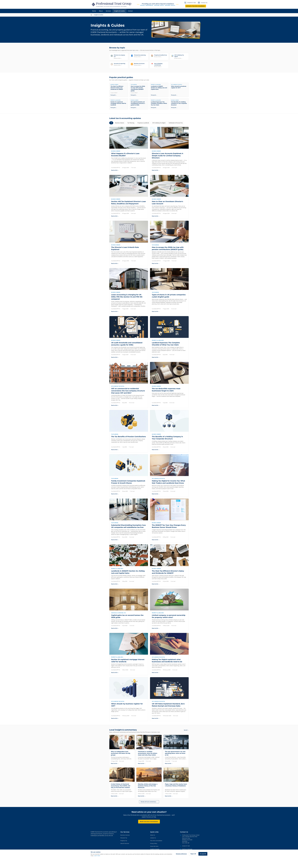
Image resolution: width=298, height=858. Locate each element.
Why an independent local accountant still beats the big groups (120, 753)
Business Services (125, 835)
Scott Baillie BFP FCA (115, 167)
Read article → (115, 170)
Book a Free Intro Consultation (196, 6)
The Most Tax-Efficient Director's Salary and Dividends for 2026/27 (117, 88)
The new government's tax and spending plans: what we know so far (175, 753)
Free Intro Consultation (156, 840)
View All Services (124, 843)
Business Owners (114, 84)
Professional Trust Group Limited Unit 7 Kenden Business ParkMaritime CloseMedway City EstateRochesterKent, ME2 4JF (190, 839)
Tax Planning (134, 84)
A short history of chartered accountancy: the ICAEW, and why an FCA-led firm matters (120, 785)
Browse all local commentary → (149, 801)
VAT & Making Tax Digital (176, 84)
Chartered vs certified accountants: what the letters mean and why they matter (147, 753)
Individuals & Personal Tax (176, 123)
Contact (130, 11)
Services (108, 11)
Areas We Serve (154, 846)
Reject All (193, 854)
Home (94, 11)
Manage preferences (181, 854)
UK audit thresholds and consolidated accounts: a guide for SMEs (138, 103)
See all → (186, 730)
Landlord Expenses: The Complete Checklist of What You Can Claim (159, 103)
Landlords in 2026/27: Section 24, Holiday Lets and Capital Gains (159, 88)
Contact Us (153, 838)
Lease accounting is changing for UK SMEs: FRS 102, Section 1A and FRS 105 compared (126, 297)
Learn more (97, 855)
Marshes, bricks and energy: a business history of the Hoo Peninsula (147, 785)
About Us (152, 835)
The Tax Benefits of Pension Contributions (128, 437)
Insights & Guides (119, 11)
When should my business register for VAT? (178, 87)
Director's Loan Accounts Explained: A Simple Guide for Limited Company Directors (167, 156)
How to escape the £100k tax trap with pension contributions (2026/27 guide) (138, 88)
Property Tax (123, 840)
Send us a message (187, 849)
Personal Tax (123, 838)
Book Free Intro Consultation (149, 821)
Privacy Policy (153, 843)
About (101, 11)
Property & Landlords (156, 84)
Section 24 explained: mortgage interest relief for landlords (118, 103)
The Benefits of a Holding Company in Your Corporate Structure (179, 103)
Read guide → (114, 95)
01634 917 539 (186, 846)
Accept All (203, 854)
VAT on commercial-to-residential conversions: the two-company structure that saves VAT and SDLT (128, 391)
